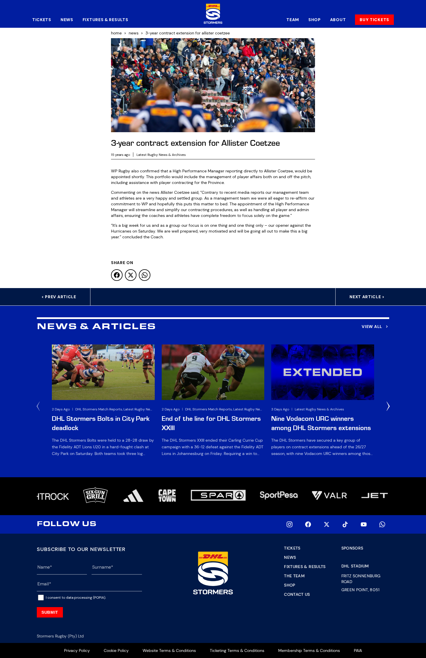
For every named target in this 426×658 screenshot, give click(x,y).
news (134, 33)
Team (292, 19)
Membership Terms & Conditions (309, 650)
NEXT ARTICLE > (367, 296)
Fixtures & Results (105, 19)
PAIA (358, 650)
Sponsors (352, 548)
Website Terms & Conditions (169, 650)
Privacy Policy (77, 650)
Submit (49, 612)
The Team (294, 575)
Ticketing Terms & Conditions (237, 650)
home (116, 33)
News (67, 19)
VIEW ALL (372, 326)
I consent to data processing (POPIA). (76, 597)
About (338, 19)
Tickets (41, 19)
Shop (314, 19)
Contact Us (297, 594)
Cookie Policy (116, 650)
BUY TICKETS (374, 19)
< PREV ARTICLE (58, 296)
